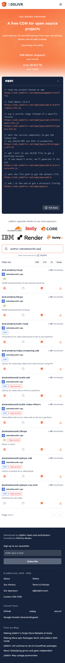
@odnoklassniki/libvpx (14, 431)
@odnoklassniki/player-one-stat (20, 485)
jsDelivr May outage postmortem (20, 655)
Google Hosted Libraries (16, 617)
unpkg (32, 611)
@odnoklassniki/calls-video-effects (21, 404)
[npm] (42, 288)
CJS (44, 262)
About (7, 578)
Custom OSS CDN (13, 596)
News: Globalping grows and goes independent (28, 650)
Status (35, 578)
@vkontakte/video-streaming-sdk (20, 350)
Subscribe (32, 561)
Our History (10, 584)
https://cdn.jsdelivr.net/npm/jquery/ (26, 186)
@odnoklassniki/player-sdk (17, 458)
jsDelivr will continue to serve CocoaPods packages (30, 645)
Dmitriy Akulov (24, 538)
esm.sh (57, 611)
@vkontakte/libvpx (12, 297)
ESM (37, 262)
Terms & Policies (40, 584)
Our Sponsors (11, 590)
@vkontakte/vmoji (12, 270)
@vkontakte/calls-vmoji (15, 323)
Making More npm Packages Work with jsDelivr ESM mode (30, 639)
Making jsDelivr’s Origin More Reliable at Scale (28, 633)
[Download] (60, 288)
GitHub (7, 611)
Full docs (53, 207)
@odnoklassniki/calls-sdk (16, 377)
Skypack (33, 617)
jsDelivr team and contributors (34, 535)
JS (51, 262)
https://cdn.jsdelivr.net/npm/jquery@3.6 (27, 177)
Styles (59, 262)
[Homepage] (4, 288)
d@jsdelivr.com (40, 590)
